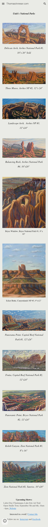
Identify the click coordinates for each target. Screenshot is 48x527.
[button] (3, 3)
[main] (24, 14)
